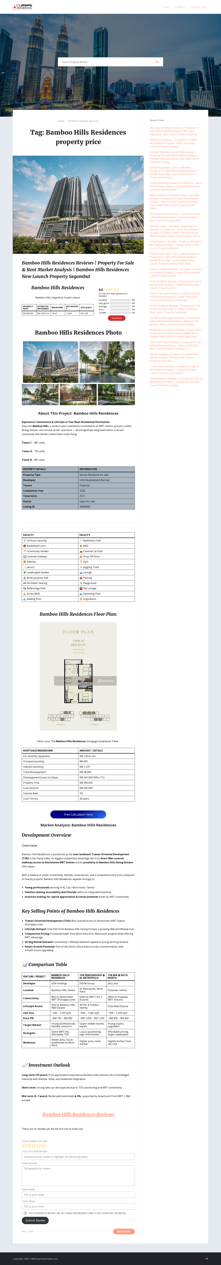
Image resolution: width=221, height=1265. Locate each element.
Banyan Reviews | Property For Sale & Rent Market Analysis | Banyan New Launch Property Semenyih (174, 358)
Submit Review (35, 1220)
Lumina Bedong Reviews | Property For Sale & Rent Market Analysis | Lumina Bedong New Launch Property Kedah (176, 186)
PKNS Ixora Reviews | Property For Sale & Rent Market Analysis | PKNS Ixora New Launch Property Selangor (173, 143)
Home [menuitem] (166, 7)
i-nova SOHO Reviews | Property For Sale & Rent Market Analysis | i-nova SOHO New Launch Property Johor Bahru (174, 370)
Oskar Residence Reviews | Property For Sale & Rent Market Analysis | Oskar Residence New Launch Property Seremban (175, 309)
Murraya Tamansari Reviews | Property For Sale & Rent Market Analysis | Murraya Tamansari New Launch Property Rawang (174, 131)
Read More (117, 318)
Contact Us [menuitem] (198, 7)
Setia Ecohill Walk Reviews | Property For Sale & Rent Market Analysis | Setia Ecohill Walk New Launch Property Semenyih (175, 345)
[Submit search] (157, 62)
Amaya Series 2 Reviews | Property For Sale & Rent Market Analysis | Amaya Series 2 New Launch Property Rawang (175, 245)
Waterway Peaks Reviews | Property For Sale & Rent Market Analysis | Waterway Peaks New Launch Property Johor (175, 217)
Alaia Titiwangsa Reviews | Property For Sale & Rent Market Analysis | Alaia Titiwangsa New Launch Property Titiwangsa (175, 297)
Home (61, 121)
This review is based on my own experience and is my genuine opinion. (77, 1213)
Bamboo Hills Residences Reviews (78, 1114)
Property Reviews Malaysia (83, 121)
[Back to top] (207, 1258)
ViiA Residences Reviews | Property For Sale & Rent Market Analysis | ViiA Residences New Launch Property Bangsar (175, 382)
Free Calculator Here (78, 814)
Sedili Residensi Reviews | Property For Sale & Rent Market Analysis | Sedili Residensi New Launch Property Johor (175, 285)
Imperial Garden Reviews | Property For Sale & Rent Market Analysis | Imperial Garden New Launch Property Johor (176, 272)
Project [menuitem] (180, 7)
